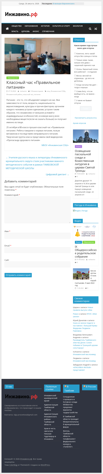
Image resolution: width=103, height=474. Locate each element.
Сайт (7, 260)
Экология (78, 26)
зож (48, 91)
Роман (75, 314)
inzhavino (23, 91)
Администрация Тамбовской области (51, 407)
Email (8, 245)
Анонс (36, 31)
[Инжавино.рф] (7, 28)
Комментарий (12, 195)
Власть (15, 31)
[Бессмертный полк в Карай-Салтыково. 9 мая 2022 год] (81, 269)
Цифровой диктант (57, 174)
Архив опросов (79, 123)
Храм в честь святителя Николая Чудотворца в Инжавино (50, 433)
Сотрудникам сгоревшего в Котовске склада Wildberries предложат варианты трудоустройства (70, 405)
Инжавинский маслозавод (84, 354)
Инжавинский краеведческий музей (50, 398)
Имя (7, 231)
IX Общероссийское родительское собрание (86, 251)
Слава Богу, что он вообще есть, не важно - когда (84, 94)
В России (91, 386)
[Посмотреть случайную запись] (95, 28)
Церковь (25, 31)
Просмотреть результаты (86, 118)
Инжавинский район (14, 94)
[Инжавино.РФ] (21, 392)
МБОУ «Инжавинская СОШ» (55, 145)
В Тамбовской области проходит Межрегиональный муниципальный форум (71, 421)
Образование (31, 26)
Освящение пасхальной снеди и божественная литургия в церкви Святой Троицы (85, 160)
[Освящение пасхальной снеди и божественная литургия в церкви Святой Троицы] (85, 131)
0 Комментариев (36, 91)
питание (37, 94)
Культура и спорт (61, 26)
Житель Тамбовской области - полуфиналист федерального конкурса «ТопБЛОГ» (69, 439)
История (45, 26)
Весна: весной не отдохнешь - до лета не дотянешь (84, 78)
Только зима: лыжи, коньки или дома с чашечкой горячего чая (84, 62)
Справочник (48, 31)
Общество (17, 26)
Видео (78, 242)
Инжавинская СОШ (58, 91)
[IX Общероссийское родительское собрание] (85, 226)
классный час (28, 94)
